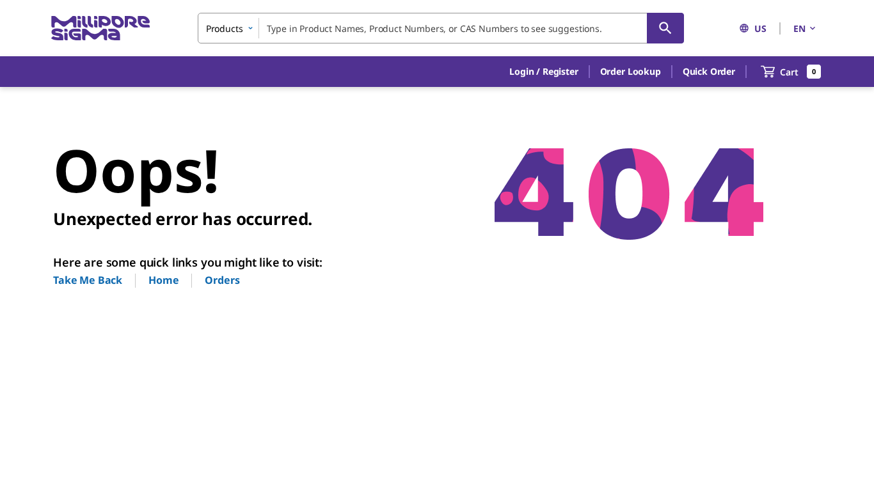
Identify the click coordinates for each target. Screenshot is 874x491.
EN (799, 28)
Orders (222, 280)
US (760, 28)
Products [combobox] (224, 28)
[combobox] (441, 28)
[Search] (665, 28)
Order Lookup (630, 71)
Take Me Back (87, 280)
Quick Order (709, 71)
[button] (543, 71)
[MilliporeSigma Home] (100, 28)
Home (163, 280)
